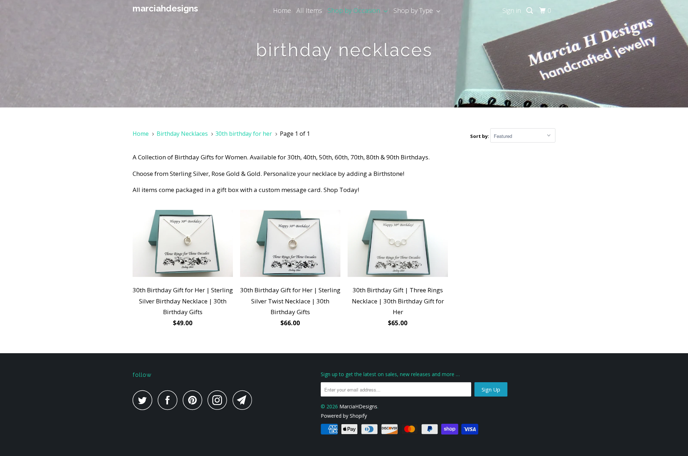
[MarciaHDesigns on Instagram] (219, 400)
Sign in (511, 10)
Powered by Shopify (344, 415)
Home (282, 10)
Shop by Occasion (356, 10)
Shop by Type (414, 10)
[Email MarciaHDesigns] (244, 400)
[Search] (530, 11)
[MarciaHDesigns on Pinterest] (194, 400)
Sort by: (480, 136)
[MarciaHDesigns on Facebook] (169, 400)
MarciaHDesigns (165, 8)
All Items (309, 10)
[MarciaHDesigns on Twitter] (144, 400)
